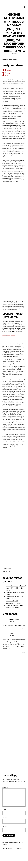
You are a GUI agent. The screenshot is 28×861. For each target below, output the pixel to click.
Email (4, 818)
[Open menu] (25, 7)
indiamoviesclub (14, 619)
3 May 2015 (11, 621)
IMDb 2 (8, 335)
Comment (5, 787)
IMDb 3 (13, 335)
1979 (3, 571)
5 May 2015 (11, 636)
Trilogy (13, 571)
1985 (10, 571)
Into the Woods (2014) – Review (12, 848)
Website (4, 826)
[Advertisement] (14, 241)
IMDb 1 (4, 335)
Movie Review (7, 568)
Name (4, 809)
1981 (7, 571)
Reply (24, 629)
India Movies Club (19, 625)
